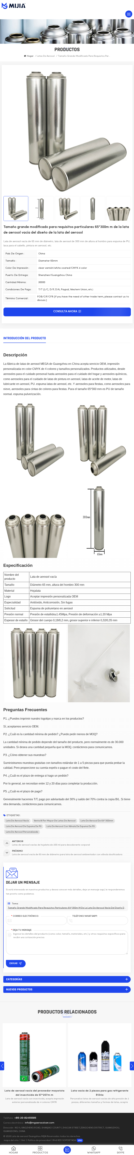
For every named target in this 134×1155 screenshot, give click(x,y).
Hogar (30, 56)
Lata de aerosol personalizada (22, 832)
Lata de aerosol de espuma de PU (24, 826)
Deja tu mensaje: (21, 930)
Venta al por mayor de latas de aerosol (55, 821)
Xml (23, 1140)
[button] (132, 1066)
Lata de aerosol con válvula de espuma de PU (71, 826)
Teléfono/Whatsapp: (85, 916)
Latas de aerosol (46, 56)
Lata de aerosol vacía (17, 821)
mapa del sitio (11, 1140)
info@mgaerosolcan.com (39, 1123)
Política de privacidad (39, 1140)
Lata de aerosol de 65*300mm (97, 821)
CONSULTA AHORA (65, 311)
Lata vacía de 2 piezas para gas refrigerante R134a (39, 1093)
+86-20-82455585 (25, 1118)
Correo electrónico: (25, 916)
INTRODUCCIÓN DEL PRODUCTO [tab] (24, 338)
